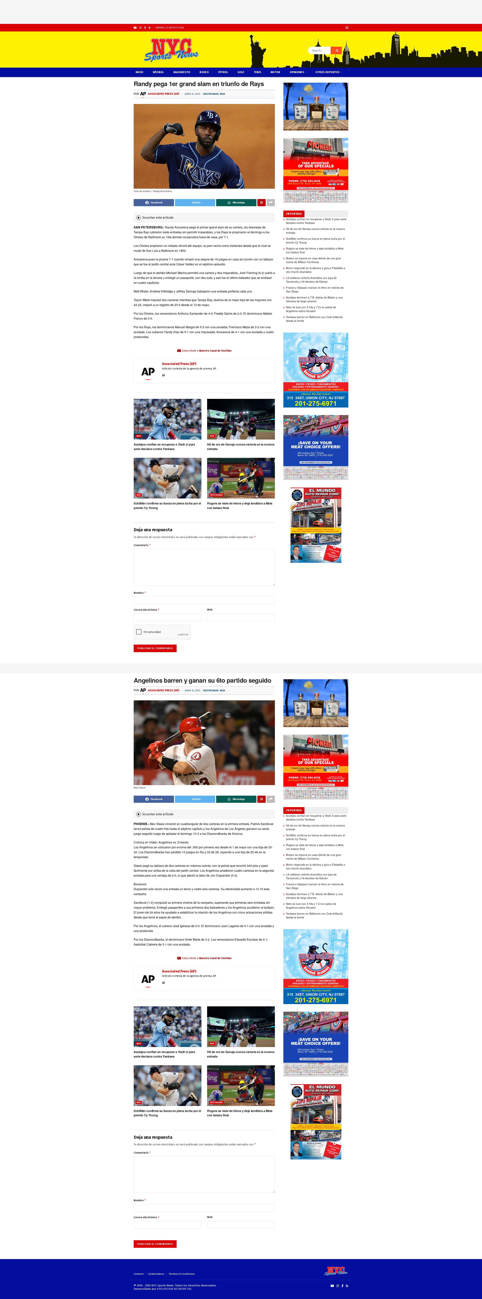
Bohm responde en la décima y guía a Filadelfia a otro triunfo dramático (315, 270)
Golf (241, 72)
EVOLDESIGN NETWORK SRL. (174, 1289)
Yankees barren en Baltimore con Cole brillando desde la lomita (314, 319)
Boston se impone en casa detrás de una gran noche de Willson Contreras (313, 260)
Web (210, 609)
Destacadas (211, 93)
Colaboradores (156, 1273)
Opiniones (297, 72)
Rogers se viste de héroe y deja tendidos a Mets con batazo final (315, 250)
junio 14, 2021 (192, 93)
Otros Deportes (327, 72)
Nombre (140, 593)
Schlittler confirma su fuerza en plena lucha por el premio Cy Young (315, 240)
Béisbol (158, 72)
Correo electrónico (147, 609)
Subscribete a (206, 350)
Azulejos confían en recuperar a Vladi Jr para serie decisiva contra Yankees (164, 446)
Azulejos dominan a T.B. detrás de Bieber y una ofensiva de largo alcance (314, 299)
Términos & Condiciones (182, 1273)
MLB (222, 93)
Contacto (139, 1273)
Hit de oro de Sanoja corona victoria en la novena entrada (315, 230)
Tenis (257, 72)
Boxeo (204, 72)
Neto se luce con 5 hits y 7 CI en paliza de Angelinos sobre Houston (311, 309)
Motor (275, 72)
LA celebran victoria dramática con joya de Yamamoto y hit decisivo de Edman (311, 279)
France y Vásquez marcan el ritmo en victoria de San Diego (315, 289)
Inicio (139, 72)
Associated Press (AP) (163, 93)
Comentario (142, 545)
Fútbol (223, 72)
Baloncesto (181, 72)
